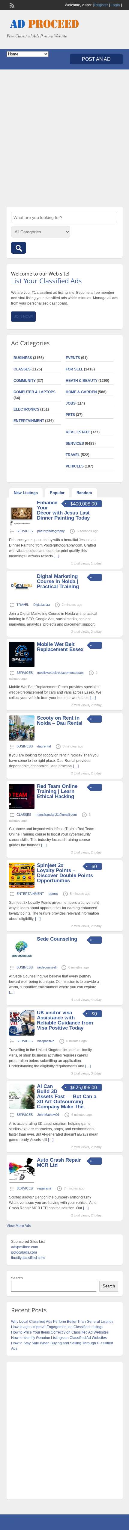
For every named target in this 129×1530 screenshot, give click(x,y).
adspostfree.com (24, 1247)
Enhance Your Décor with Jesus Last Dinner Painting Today (63, 510)
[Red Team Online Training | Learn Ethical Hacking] (21, 808)
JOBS (71, 403)
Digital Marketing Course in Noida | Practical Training (58, 581)
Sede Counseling (57, 939)
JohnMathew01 (48, 1114)
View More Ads (19, 1226)
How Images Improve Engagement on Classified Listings (57, 1327)
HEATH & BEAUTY (82, 381)
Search (17, 1278)
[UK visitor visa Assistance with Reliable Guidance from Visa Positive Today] (21, 1034)
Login (115, 5)
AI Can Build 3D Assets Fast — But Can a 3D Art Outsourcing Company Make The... (66, 1096)
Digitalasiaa (41, 604)
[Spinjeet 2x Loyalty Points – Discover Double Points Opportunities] (21, 887)
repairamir (44, 1188)
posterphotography (51, 531)
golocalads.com (24, 1252)
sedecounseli (46, 967)
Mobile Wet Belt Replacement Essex (60, 646)
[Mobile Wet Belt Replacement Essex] (21, 666)
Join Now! (23, 316)
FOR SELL (74, 369)
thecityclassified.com (28, 1258)
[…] (56, 556)
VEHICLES (75, 466)
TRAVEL (73, 455)
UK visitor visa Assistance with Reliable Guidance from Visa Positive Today (65, 1020)
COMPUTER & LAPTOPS (35, 392)
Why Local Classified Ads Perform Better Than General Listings (62, 1321)
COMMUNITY (25, 381)
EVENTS (73, 358)
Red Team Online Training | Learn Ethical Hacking (57, 791)
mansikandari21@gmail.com (56, 814)
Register (101, 5)
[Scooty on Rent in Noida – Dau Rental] (21, 740)
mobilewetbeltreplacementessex (60, 672)
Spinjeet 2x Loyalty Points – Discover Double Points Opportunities (65, 872)
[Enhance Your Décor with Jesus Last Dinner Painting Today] (21, 524)
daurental (44, 746)
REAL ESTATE (78, 432)
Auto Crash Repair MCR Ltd (59, 1162)
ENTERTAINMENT (29, 421)
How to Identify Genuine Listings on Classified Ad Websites (59, 1338)
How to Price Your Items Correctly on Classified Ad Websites (60, 1332)
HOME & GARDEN (81, 392)
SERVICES (75, 443)
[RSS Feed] (11, 4)
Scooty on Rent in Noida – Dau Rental (59, 720)
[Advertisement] (64, 138)
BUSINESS (23, 358)
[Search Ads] (18, 248)
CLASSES (22, 369)
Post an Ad (96, 59)
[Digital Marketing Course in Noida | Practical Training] (21, 598)
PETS (70, 415)
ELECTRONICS (26, 409)
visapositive (45, 1041)
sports (53, 893)
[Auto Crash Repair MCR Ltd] (21, 1182)
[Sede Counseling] (21, 961)
